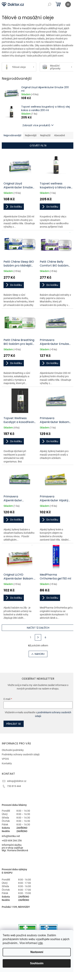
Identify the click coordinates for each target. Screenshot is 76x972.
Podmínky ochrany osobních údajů (21, 754)
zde (40, 943)
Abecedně (59, 135)
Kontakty (7, 763)
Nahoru (40, 654)
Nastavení (36, 952)
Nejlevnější (30, 135)
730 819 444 (14, 786)
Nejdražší (45, 135)
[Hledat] (49, 4)
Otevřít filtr (38, 145)
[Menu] (68, 4)
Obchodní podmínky (13, 750)
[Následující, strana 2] (38, 637)
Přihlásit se (13, 724)
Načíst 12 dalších (38, 627)
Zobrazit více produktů (36, 125)
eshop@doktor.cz (16, 781)
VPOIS (5, 758)
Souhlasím (36, 963)
